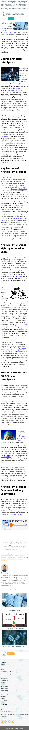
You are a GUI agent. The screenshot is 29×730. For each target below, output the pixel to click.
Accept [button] (11, 18)
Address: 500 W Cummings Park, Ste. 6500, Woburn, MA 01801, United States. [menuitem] (14, 715)
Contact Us (4, 704)
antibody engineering (12, 558)
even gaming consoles (21, 103)
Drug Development (14, 554)
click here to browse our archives (13, 514)
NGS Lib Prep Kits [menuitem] (4, 680)
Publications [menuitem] (3, 698)
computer (20, 558)
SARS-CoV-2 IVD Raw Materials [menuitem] (7, 671)
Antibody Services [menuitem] (4, 686)
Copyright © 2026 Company (12, 728)
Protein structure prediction (7, 555)
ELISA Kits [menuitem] (3, 682)
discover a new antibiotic (8, 202)
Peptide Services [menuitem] (4, 688)
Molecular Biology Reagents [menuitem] (7, 674)
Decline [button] (17, 18)
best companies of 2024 (14, 276)
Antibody (6, 554)
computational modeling (6, 557)
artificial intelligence (22, 557)
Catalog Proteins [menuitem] (4, 678)
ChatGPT (3, 28)
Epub (10, 545)
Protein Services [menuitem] (4, 690)
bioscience (3, 558)
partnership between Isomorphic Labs (12, 307)
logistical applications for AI (19, 189)
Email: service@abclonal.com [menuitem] (7, 711)
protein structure (18, 555)
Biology (15, 557)
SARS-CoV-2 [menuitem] (3, 669)
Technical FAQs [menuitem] (4, 696)
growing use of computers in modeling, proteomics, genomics (12, 90)
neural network (5, 136)
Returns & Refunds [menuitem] (5, 700)
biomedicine (4, 560)
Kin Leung (4, 573)
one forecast (16, 402)
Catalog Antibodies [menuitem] (5, 676)
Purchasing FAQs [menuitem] (4, 694)
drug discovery (22, 554)
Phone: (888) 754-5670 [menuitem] (6, 708)
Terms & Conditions (14, 727)
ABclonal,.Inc (20, 728)
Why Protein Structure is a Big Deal (14, 628)
